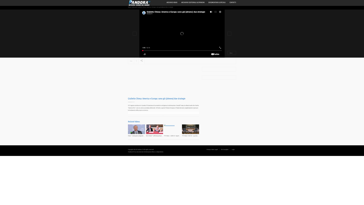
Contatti (232, 2)
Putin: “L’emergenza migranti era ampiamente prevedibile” (143, 136)
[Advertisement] (163, 82)
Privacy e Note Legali (212, 149)
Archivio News (172, 2)
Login (233, 149)
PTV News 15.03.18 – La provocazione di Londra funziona (197, 136)
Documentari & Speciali (217, 2)
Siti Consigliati (224, 149)
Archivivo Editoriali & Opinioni (193, 2)
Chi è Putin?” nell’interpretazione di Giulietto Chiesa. (160, 136)
